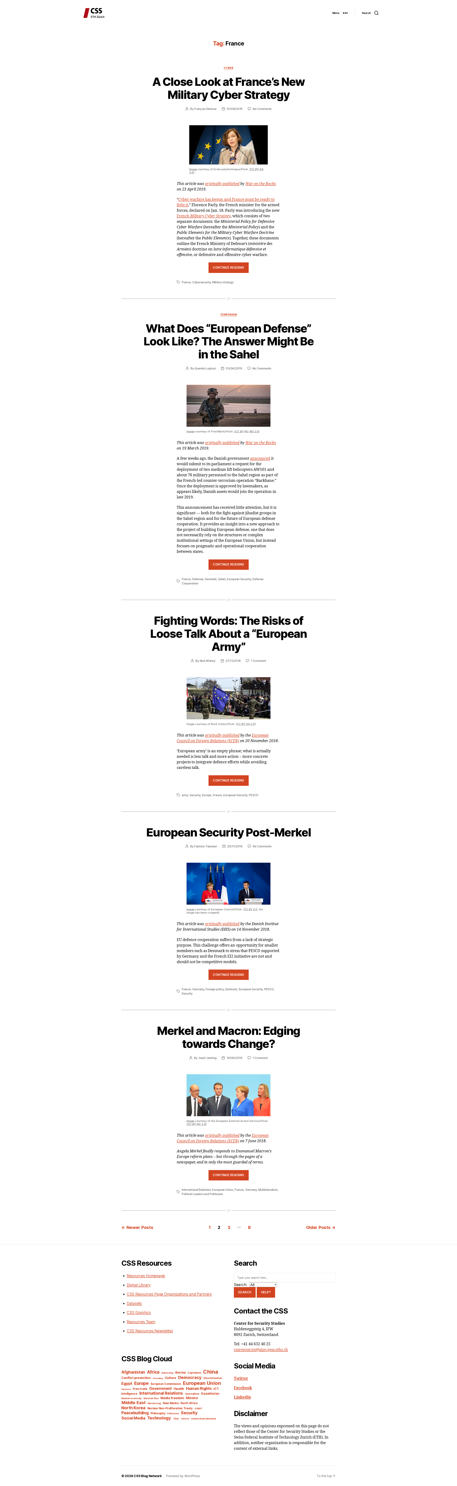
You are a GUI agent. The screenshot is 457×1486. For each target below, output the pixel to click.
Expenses (126, 1389)
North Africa (189, 1403)
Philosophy (157, 1413)
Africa (153, 1372)
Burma (180, 1372)
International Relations (196, 1189)
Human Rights (199, 1388)
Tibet (176, 1418)
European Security (239, 579)
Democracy (190, 1377)
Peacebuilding (135, 1412)
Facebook (243, 1388)
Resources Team (141, 1322)
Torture (185, 1418)
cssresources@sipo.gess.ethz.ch (261, 1349)
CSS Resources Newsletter (150, 1331)
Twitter (241, 1378)
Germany (198, 989)
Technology (159, 1418)
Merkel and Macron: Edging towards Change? (228, 1037)
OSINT (198, 1408)
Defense (197, 579)
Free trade (140, 1389)
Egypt (126, 1383)
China (210, 1372)
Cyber (228, 68)
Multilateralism (267, 1189)
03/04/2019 (234, 368)
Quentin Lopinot (205, 368)
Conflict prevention (136, 1378)
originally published (222, 183)
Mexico (192, 1398)
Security (195, 795)
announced (260, 458)
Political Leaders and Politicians (202, 1194)
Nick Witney (207, 661)
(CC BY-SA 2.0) (246, 724)
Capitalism (194, 1372)
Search (244, 1292)
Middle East (133, 1402)
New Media (171, 1403)
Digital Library (139, 1285)
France (186, 282)
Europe (206, 795)
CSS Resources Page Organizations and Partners (169, 1294)
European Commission (166, 1384)
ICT (216, 1389)
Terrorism (228, 314)
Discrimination (213, 1378)
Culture (170, 1378)
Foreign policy (214, 989)
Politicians (173, 1413)
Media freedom (172, 1398)
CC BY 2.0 (250, 909)
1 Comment (258, 661)
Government (160, 1388)
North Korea (133, 1407)
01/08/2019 (234, 109)
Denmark (211, 579)
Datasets (134, 1303)
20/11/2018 (234, 846)
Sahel (221, 579)
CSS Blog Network (148, 1476)
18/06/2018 (234, 1058)
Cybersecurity (201, 282)
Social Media (133, 1418)
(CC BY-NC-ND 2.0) (247, 431)
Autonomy (167, 1372)
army (185, 795)
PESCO (253, 795)
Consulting (158, 1378)
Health (179, 1389)
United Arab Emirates (203, 1418)
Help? (266, 1292)
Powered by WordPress (183, 1476)
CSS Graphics (139, 1312)
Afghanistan (133, 1372)
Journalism (192, 1393)
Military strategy (222, 282)
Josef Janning (207, 1058)
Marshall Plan (151, 1398)
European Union (222, 1189)
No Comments (262, 109)
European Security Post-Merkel (228, 832)
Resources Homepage (146, 1276)
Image (193, 169)
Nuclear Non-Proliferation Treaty (170, 1408)
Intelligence (129, 1393)
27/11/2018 (233, 661)
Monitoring (154, 1403)
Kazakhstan (210, 1393)
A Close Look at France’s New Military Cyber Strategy (228, 88)
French (204, 216)
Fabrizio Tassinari (205, 846)
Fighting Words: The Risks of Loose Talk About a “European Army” (228, 633)
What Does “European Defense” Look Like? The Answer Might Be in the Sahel (228, 341)
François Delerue (205, 109)
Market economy (131, 1398)
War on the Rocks (260, 183)
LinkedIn (242, 1397)
